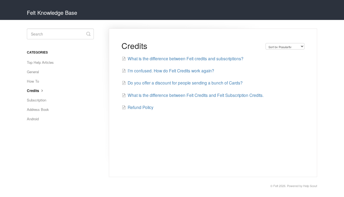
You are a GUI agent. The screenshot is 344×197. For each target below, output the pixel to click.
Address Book (38, 109)
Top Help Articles (40, 62)
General (33, 71)
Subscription (36, 100)
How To (33, 81)
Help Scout (310, 186)
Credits (33, 90)
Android (33, 118)
